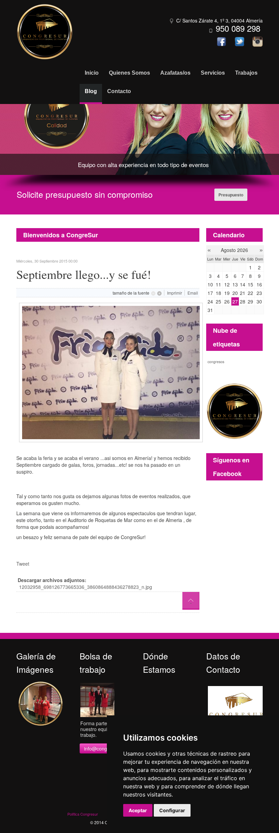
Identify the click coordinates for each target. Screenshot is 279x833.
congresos (216, 361)
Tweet (22, 563)
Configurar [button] (172, 810)
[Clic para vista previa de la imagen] (111, 371)
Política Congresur (82, 814)
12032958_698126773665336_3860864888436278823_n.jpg (85, 586)
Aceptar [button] (138, 810)
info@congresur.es (104, 748)
